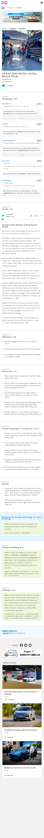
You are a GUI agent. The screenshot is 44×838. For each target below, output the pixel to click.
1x (36, 215)
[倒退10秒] (31, 215)
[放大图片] (22, 50)
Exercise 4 (5, 369)
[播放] (3, 215)
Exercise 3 (5, 335)
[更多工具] (41, 215)
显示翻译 (10, 86)
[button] (22, 118)
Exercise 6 (5, 481)
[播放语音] (10, 104)
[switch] (4, 86)
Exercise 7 (5, 545)
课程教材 (19, 8)
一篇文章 (5, 633)
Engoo (4, 29)
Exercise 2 (5, 207)
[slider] (2, 219)
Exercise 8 (5, 588)
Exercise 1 (5, 97)
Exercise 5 (5, 426)
